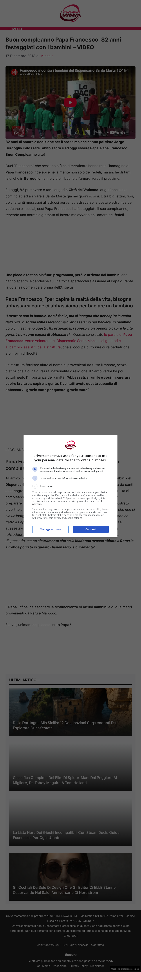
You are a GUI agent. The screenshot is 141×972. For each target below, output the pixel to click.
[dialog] (71, 486)
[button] (70, 486)
